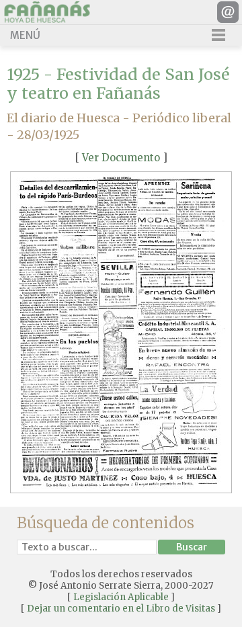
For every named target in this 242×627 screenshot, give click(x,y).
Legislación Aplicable (121, 597)
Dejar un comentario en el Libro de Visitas (121, 608)
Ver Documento (121, 157)
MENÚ (25, 35)
